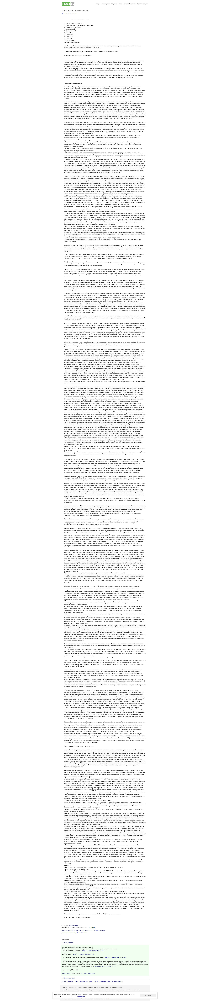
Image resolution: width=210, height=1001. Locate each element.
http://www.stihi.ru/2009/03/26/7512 (93, 950)
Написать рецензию (67, 942)
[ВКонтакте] (89, 927)
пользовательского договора (128, 989)
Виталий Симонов (69, 14)
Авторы (97, 4)
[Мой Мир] (93, 927)
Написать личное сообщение (83, 981)
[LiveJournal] (95, 927)
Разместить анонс (88, 930)
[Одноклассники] (91, 927)
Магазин (125, 4)
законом (89, 990)
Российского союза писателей (101, 998)
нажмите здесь (81, 996)
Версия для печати (77, 930)
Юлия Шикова (66, 973)
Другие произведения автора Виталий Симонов (74, 932)
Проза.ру (120, 987)
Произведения (105, 4)
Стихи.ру (114, 987)
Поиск (120, 4)
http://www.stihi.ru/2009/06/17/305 (83, 954)
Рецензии (114, 4)
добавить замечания (69, 978)
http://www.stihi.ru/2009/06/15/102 (105, 966)
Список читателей (66, 930)
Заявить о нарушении (99, 930)
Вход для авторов (142, 4)
